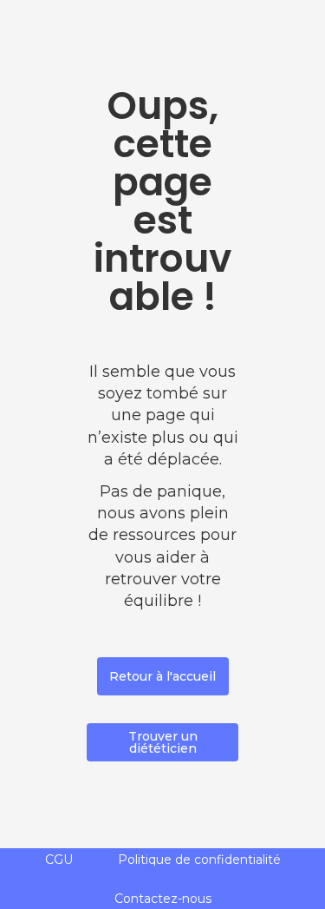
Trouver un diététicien (163, 742)
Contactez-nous (162, 899)
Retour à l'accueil (162, 676)
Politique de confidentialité (199, 859)
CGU (59, 859)
